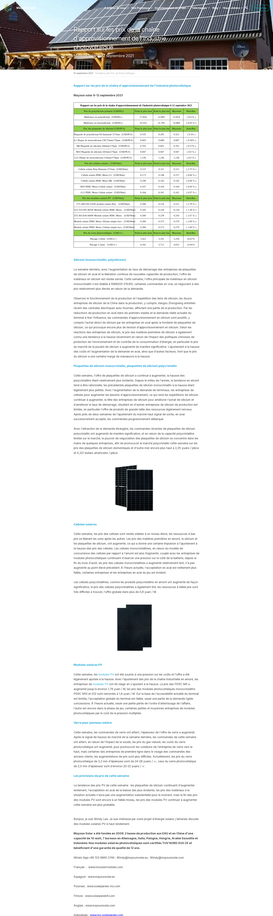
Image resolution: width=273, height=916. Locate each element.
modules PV (106, 674)
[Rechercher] (246, 7)
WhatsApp (260, 7)
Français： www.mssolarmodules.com (98, 867)
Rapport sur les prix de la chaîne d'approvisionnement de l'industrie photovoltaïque (121, 38)
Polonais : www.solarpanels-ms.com (97, 886)
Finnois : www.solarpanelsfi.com (94, 895)
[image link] (8, 7)
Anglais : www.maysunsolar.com (94, 905)
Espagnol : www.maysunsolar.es (94, 876)
